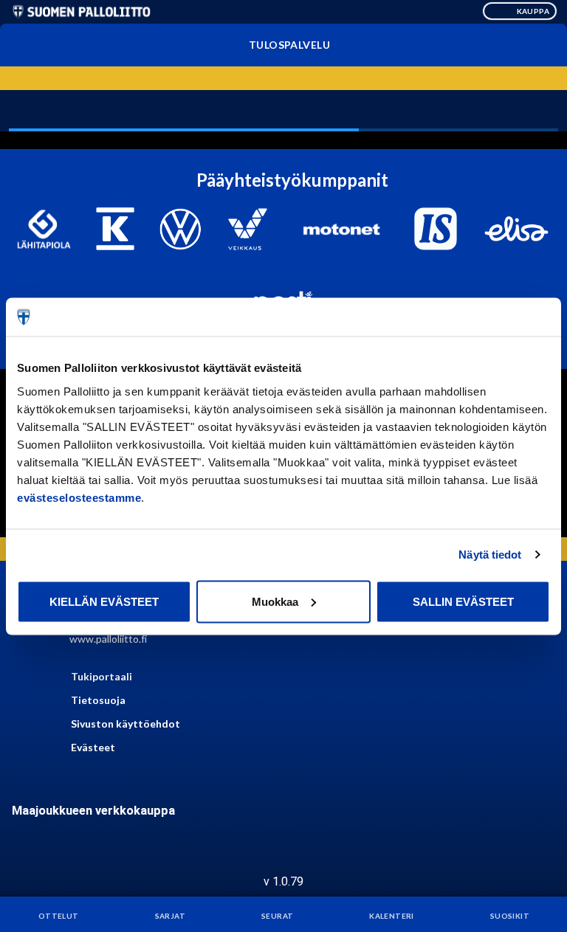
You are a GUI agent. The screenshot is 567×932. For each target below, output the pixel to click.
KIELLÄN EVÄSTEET (104, 601)
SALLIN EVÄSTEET (463, 601)
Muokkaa (275, 601)
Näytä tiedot (489, 554)
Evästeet (93, 747)
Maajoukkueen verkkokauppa (93, 811)
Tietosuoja (98, 700)
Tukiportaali (101, 676)
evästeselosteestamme (79, 497)
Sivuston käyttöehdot (125, 723)
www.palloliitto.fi (108, 638)
